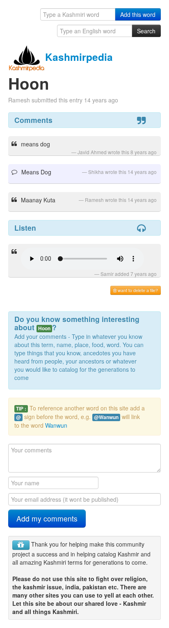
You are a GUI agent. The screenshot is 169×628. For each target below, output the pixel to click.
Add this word (137, 14)
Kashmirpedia (79, 56)
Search (146, 31)
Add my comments (47, 518)
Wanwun (56, 425)
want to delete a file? (137, 290)
